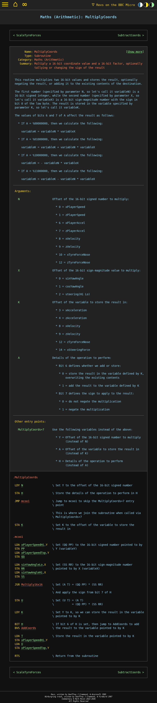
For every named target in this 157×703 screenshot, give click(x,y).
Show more (135, 51)
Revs (113, 5)
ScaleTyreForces (28, 35)
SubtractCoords (129, 35)
